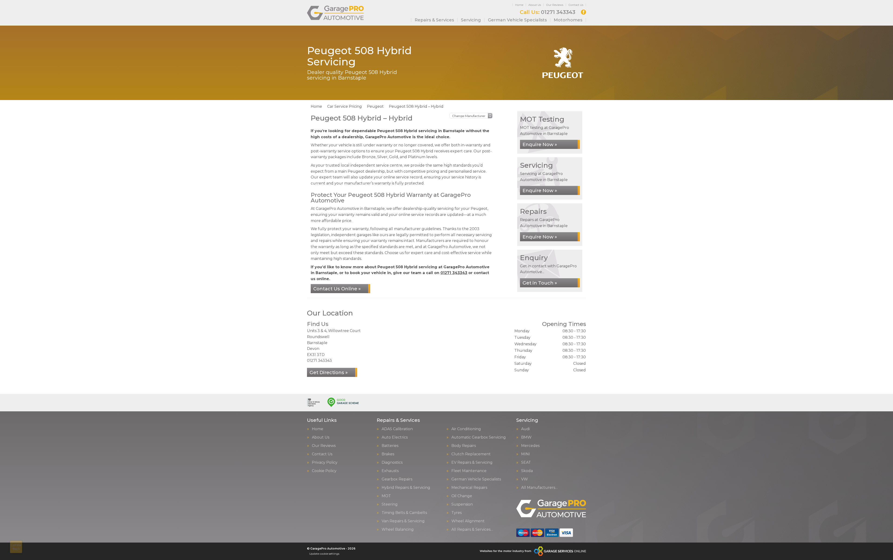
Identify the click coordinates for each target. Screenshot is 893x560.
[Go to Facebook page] (583, 12)
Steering (390, 504)
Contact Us (575, 5)
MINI (525, 454)
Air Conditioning (466, 429)
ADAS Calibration (397, 429)
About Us (534, 5)
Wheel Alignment (468, 521)
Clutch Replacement (471, 454)
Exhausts (390, 471)
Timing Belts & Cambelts (404, 513)
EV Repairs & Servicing (472, 462)
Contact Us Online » (337, 289)
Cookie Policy (324, 471)
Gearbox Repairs (397, 479)
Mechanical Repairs (469, 488)
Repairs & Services (434, 20)
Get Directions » (329, 372)
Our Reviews (554, 5)
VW (524, 479)
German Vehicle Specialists (517, 20)
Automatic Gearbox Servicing (478, 437)
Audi (525, 429)
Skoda (527, 471)
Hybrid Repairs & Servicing (406, 488)
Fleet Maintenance (468, 471)
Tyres (456, 513)
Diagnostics (392, 462)
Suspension (462, 504)
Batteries (390, 446)
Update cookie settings (324, 553)
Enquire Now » (540, 144)
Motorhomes (568, 20)
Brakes (388, 454)
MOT (386, 496)
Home (519, 5)
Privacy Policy (324, 462)
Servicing (471, 20)
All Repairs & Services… (472, 529)
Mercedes (530, 446)
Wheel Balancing (398, 529)
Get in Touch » (540, 283)
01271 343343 (547, 12)
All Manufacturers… (539, 488)
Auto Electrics (395, 437)
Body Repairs (463, 446)
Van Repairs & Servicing (403, 521)
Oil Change (461, 496)
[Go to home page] (335, 12)
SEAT (526, 462)
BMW (526, 437)
